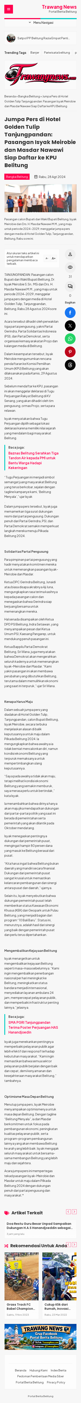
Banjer (34, 52)
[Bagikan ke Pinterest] (70, 351)
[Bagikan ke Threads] (70, 364)
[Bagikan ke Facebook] (70, 312)
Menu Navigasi (40, 22)
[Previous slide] (68, 1211)
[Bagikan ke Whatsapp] (70, 338)
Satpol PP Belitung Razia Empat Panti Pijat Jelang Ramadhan (42, 38)
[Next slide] (74, 1211)
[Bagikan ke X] (70, 325)
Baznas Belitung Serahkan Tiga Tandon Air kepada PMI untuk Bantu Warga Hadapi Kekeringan (33, 460)
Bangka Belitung (17, 176)
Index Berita (58, 1370)
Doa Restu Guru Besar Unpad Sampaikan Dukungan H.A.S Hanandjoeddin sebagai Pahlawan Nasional (39, 1228)
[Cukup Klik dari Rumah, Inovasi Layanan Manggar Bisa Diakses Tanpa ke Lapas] (59, 1276)
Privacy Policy (56, 1382)
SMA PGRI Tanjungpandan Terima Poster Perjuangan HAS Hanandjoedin (33, 1027)
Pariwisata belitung (57, 52)
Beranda (20, 1370)
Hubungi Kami (39, 1370)
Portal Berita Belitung (30, 1382)
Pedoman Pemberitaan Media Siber (40, 1376)
